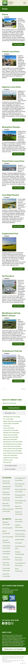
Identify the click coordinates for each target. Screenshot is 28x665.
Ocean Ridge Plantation (10, 195)
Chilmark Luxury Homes (10, 51)
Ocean (4, 9)
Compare (6, 17)
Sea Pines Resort (8, 276)
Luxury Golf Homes (8, 428)
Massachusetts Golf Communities (12, 441)
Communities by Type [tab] (11, 465)
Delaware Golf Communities (11, 432)
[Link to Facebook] (20, 663)
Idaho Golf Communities (10, 439)
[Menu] (24, 3)
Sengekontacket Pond (10, 233)
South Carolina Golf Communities (12, 453)
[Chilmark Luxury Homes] (9, 65)
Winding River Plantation (11, 127)
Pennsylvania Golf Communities (12, 451)
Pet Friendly (18, 543)
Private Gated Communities (11, 423)
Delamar (5, 14)
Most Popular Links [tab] (10, 413)
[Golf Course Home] (11, 3)
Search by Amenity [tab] (10, 469)
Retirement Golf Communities (11, 416)
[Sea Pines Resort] (9, 293)
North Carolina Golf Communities (12, 448)
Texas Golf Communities (10, 455)
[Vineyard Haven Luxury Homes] (9, 170)
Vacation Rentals (19, 539)
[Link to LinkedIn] (23, 663)
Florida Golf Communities (10, 435)
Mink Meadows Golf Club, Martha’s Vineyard (11, 314)
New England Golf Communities (12, 444)
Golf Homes (6, 426)
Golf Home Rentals (20, 530)
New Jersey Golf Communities (12, 446)
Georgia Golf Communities (10, 437)
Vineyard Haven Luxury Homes (13, 161)
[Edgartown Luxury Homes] (9, 100)
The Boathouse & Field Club (12, 351)
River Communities (8, 537)
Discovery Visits (7, 460)
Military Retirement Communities (12, 421)
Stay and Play (7, 462)
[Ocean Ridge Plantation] (9, 208)
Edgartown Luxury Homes (11, 87)
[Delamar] (9, 27)
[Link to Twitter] (25, 663)
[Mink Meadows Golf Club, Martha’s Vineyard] (9, 328)
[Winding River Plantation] (9, 140)
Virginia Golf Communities (10, 457)
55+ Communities (8, 419)
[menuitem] (24, 3)
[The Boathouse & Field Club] (9, 364)
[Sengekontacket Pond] (9, 251)
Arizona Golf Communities (10, 430)
